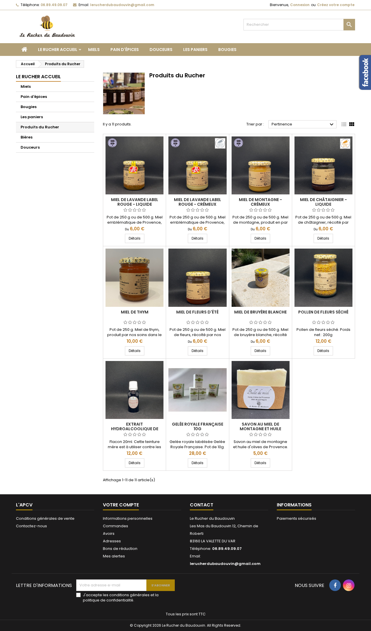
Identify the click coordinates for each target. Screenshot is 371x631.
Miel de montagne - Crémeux (260, 202)
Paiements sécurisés (296, 518)
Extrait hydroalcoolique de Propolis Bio (134, 428)
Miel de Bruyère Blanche (260, 312)
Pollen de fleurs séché (323, 312)
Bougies (227, 49)
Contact (201, 504)
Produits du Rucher (40, 127)
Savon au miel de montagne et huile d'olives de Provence (260, 428)
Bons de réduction (120, 548)
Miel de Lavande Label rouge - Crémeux (197, 202)
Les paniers (195, 49)
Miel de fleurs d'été (197, 312)
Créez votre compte (335, 4)
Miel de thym (134, 312)
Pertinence (303, 124)
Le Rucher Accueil (57, 49)
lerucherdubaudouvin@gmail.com (122, 4)
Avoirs (108, 533)
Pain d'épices (124, 49)
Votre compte (121, 504)
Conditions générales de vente (45, 518)
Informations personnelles (127, 518)
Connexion (300, 4)
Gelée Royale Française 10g (197, 426)
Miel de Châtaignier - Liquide (323, 202)
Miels (94, 49)
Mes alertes (114, 556)
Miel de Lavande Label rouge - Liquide (134, 202)
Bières (26, 137)
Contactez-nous (31, 526)
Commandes (115, 526)
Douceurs (161, 49)
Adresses (112, 541)
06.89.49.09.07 (54, 4)
